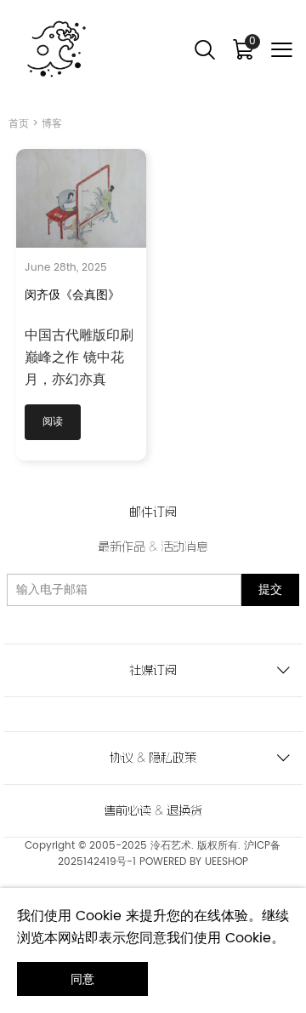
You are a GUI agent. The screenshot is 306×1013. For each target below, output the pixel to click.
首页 (18, 124)
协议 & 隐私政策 (153, 758)
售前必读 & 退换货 (153, 810)
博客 (52, 124)
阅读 (52, 422)
